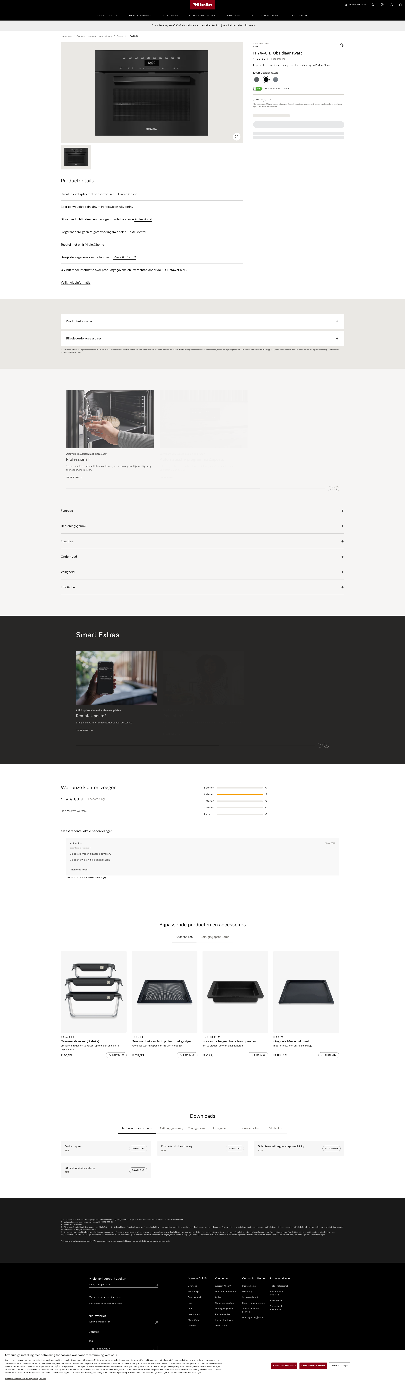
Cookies (42, 1379)
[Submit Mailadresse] (156, 1322)
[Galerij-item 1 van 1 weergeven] (76, 157)
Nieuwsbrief (97, 1316)
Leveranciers (194, 1314)
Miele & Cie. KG (124, 257)
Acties (218, 1297)
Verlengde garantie (224, 1309)
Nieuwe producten (224, 1303)
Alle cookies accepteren (284, 1366)
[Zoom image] (236, 137)
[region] (152, 92)
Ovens (120, 36)
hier (182, 270)
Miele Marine (276, 1300)
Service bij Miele (271, 15)
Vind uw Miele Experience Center (105, 1304)
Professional (300, 15)
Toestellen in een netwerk (250, 1310)
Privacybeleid (31, 1379)
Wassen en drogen (140, 15)
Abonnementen (223, 1314)
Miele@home (249, 1286)
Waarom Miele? (223, 1286)
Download (138, 1148)
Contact (192, 1326)
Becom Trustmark (224, 1320)
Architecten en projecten (276, 1293)
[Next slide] (336, 488)
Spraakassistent (250, 1297)
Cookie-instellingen (340, 1366)
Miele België (194, 1292)
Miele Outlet (194, 1320)
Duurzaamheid (195, 1297)
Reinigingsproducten (202, 15)
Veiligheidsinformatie (75, 282)
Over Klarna (221, 1326)
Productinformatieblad (277, 88)
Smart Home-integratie (253, 1303)
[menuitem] (109, 15)
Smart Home (234, 15)
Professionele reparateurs (276, 1307)
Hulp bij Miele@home (253, 1317)
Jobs (190, 1303)
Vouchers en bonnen (225, 1292)
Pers (190, 1309)
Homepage (66, 36)
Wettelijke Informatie (15, 1379)
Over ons (192, 1286)
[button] (256, 79)
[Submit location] (156, 1285)
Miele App (276, 1128)
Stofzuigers (170, 15)
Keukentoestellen (107, 15)
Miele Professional (278, 1286)
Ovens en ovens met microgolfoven (94, 36)
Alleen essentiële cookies (313, 1366)
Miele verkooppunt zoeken (107, 1278)
